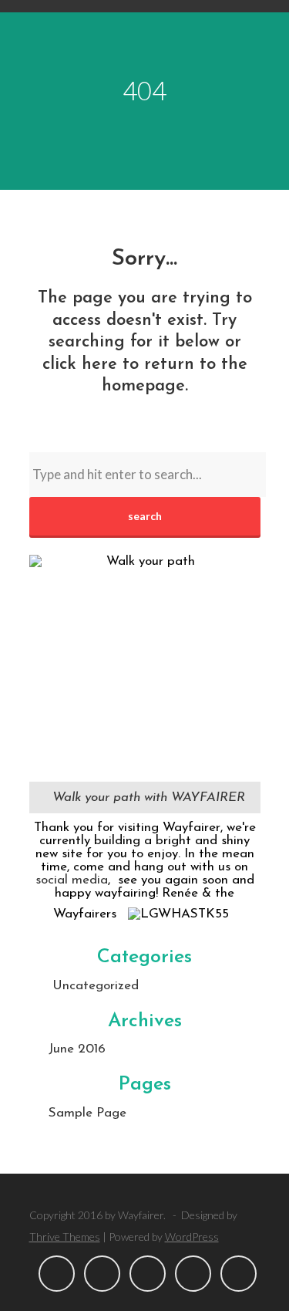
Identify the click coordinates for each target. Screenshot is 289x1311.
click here (79, 364)
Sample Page (87, 1113)
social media (71, 880)
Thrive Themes (64, 1236)
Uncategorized (95, 985)
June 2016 (77, 1049)
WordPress (192, 1236)
